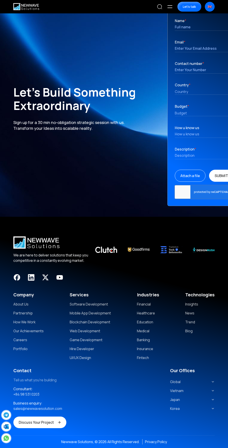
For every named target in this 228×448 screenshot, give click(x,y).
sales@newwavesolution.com (37, 408)
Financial (144, 304)
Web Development (85, 330)
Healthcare (146, 313)
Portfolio (20, 348)
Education (145, 322)
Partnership (23, 313)
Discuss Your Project (36, 422)
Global (175, 381)
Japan (175, 399)
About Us (20, 304)
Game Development (86, 339)
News (189, 313)
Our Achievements (28, 330)
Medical (143, 330)
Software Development (89, 304)
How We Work (24, 322)
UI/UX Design (80, 357)
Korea (175, 408)
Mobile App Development (90, 313)
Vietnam (176, 390)
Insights (191, 304)
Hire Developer (82, 348)
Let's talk (189, 6)
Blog (189, 330)
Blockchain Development (90, 322)
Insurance (145, 348)
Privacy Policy (156, 441)
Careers (20, 339)
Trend (190, 322)
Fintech (143, 357)
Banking (143, 339)
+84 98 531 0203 (26, 394)
